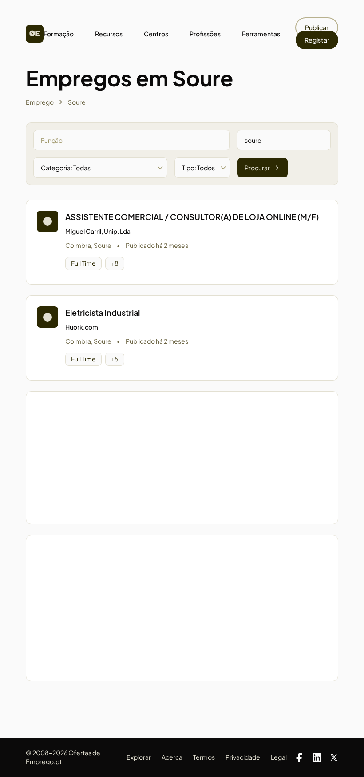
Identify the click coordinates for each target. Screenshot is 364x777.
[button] (182, 242)
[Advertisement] (182, 457)
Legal (279, 757)
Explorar (139, 757)
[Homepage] (35, 34)
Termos (204, 757)
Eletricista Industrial (102, 312)
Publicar (316, 27)
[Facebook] (299, 757)
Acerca (172, 757)
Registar (317, 40)
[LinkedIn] (317, 757)
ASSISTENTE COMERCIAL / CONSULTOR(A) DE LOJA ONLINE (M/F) (192, 217)
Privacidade (243, 757)
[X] (333, 757)
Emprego (40, 102)
